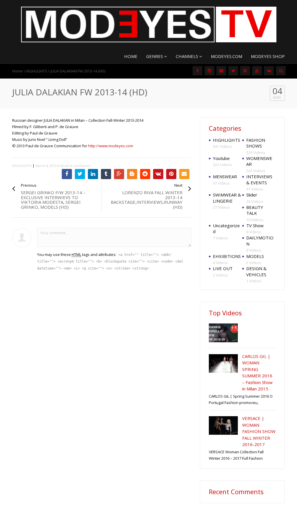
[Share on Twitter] (80, 174)
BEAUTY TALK (254, 210)
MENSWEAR (225, 176)
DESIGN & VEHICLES (256, 271)
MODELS (255, 256)
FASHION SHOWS (255, 143)
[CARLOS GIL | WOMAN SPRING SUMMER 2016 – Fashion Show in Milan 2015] (223, 363)
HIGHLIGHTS (36, 71)
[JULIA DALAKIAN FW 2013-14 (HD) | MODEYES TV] (148, 24)
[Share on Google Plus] (119, 174)
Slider (251, 195)
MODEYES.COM (226, 56)
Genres (155, 56)
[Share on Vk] (158, 174)
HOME (130, 56)
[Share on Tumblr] (106, 174)
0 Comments (80, 165)
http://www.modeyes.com (110, 145)
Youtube (221, 158)
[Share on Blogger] (132, 174)
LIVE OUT (223, 268)
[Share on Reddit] (145, 174)
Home (17, 71)
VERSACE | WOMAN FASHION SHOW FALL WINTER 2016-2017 (259, 431)
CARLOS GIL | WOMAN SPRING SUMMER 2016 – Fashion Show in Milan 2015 (257, 372)
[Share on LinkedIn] (93, 174)
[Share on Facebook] (67, 174)
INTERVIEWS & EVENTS (259, 179)
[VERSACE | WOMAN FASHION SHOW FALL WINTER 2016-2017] (223, 425)
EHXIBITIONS (227, 256)
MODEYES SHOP (268, 56)
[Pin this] (171, 174)
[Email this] (184, 174)
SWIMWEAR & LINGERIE (227, 198)
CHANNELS (187, 56)
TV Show (255, 225)
